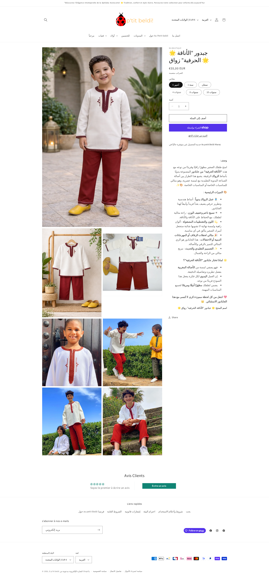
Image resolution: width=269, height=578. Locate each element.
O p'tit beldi (54, 571)
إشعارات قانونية (132, 511)
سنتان (205, 84)
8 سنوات (194, 92)
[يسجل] (98, 530)
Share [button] (175, 317)
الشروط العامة (114, 511)
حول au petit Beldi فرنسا (91, 511)
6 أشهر (175, 84)
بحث (188, 511)
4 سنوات (178, 93)
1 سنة (190, 84)
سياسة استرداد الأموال (133, 571)
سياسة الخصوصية (100, 571)
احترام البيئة (149, 511)
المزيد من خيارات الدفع (198, 135)
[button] (45, 20)
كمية (171, 99)
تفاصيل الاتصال (115, 571)
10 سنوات (211, 92)
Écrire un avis (159, 485)
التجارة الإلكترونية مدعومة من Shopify (75, 571)
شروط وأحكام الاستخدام (170, 511)
